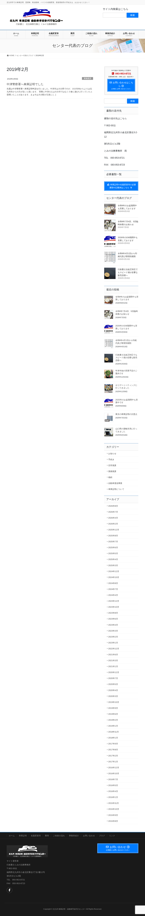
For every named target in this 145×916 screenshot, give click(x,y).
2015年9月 (113, 815)
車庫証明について (116, 489)
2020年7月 (113, 678)
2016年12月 (113, 767)
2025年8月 (113, 535)
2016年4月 (113, 791)
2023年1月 (113, 643)
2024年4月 (113, 595)
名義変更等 (36, 835)
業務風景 (87, 78)
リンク (112, 835)
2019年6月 (113, 714)
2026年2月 (113, 524)
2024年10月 (113, 577)
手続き (111, 459)
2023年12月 (113, 601)
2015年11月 (113, 803)
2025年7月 (113, 541)
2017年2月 (113, 756)
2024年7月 (113, 589)
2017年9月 (113, 744)
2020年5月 (113, 684)
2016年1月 (113, 797)
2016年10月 (113, 773)
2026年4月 (113, 518)
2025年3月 (113, 565)
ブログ (102, 835)
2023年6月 (113, 619)
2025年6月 (113, 547)
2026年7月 (113, 512)
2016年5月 (113, 785)
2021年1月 (113, 666)
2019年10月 (113, 702)
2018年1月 (113, 738)
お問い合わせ (89, 835)
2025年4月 (113, 559)
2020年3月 (113, 696)
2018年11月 (113, 732)
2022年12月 (113, 648)
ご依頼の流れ (59, 835)
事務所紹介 (74, 835)
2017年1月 (113, 761)
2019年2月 (113, 720)
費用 (47, 835)
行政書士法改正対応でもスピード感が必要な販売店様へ (128, 272)
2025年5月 (113, 553)
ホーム (12, 835)
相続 (110, 477)
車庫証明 (23, 835)
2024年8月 (113, 583)
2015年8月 (113, 821)
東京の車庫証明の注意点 (126, 414)
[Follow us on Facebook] (9, 890)
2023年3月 (113, 631)
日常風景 (112, 465)
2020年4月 (113, 690)
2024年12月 (113, 571)
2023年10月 (113, 607)
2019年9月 (113, 708)
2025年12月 (113, 530)
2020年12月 (113, 672)
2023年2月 (113, 637)
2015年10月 (113, 809)
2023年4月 (113, 625)
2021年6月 (113, 654)
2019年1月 (113, 726)
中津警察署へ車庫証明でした (25, 84)
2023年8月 (113, 613)
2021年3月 (113, 660)
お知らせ (112, 453)
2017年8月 (113, 749)
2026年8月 (113, 506)
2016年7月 (113, 779)
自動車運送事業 (115, 483)
